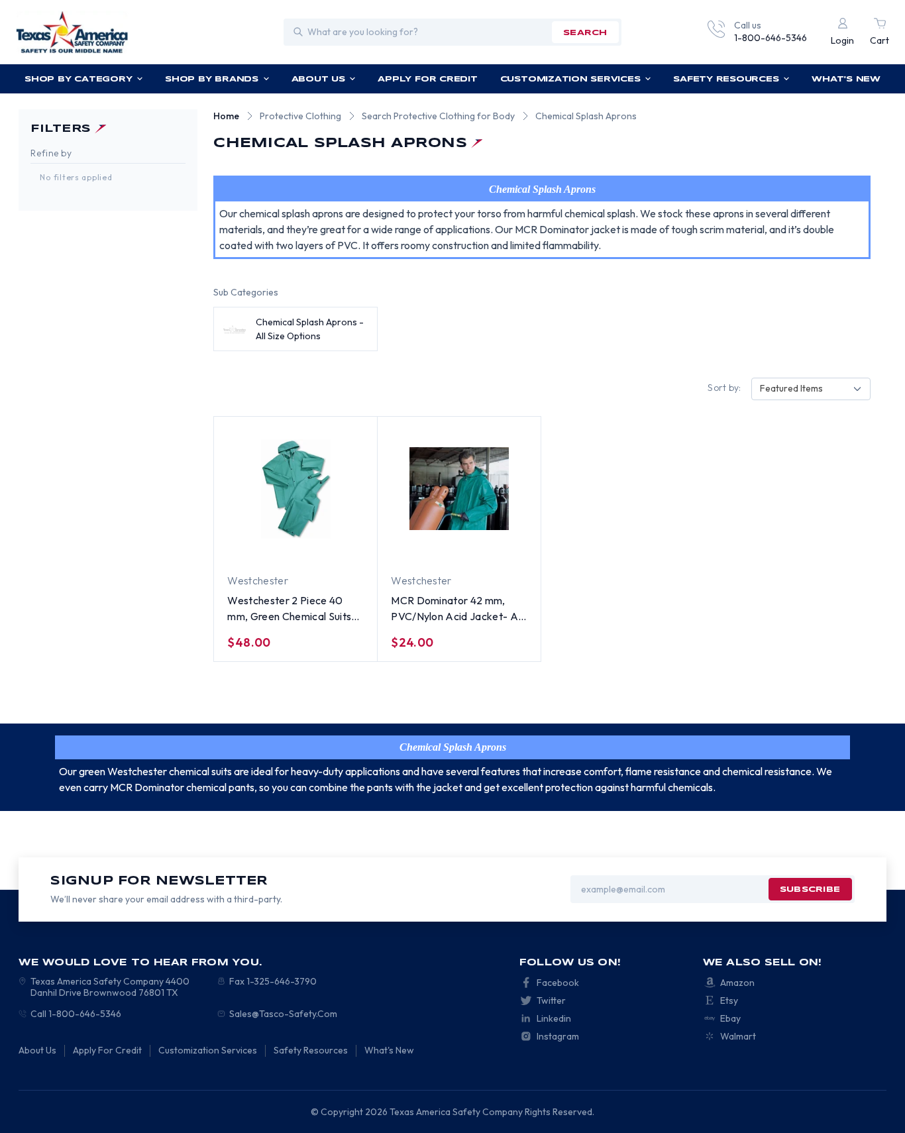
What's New (846, 79)
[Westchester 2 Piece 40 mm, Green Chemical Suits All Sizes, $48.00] (295, 489)
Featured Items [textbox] (791, 388)
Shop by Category (78, 79)
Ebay (730, 1018)
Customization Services (570, 79)
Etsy (729, 1000)
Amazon (737, 983)
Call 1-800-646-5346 (75, 1014)
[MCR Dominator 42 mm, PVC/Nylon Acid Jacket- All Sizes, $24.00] (459, 489)
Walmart (738, 1036)
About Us (318, 79)
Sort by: (724, 388)
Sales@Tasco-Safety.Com (283, 1014)
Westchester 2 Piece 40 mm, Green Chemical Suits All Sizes (289, 609)
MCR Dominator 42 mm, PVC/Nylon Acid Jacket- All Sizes (456, 609)
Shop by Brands (211, 79)
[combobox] (811, 389)
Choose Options (272, 548)
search (585, 32)
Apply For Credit (427, 79)
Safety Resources (725, 79)
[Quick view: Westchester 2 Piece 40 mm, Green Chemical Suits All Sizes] (338, 548)
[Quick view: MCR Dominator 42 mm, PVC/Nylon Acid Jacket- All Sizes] (501, 548)
